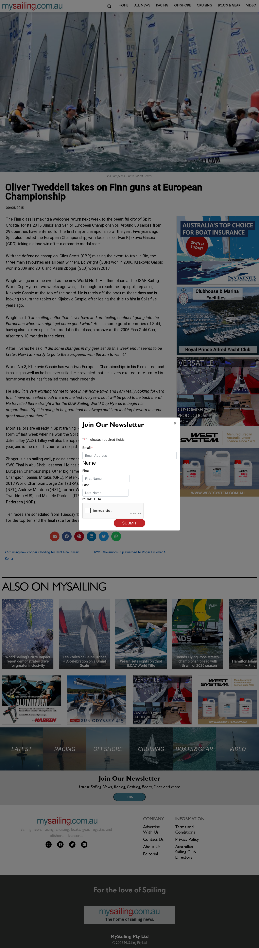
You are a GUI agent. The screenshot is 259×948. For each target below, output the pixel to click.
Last (85, 485)
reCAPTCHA (91, 499)
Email (87, 448)
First (85, 471)
